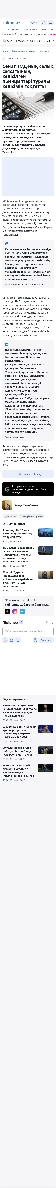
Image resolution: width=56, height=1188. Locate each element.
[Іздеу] (44, 22)
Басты (5, 50)
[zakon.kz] (11, 22)
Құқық (42, 29)
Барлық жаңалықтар (23, 50)
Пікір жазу (46, 640)
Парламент (44, 50)
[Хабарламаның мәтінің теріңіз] (28, 631)
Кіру (51, 622)
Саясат (6, 29)
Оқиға (33, 29)
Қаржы (24, 29)
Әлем (15, 29)
